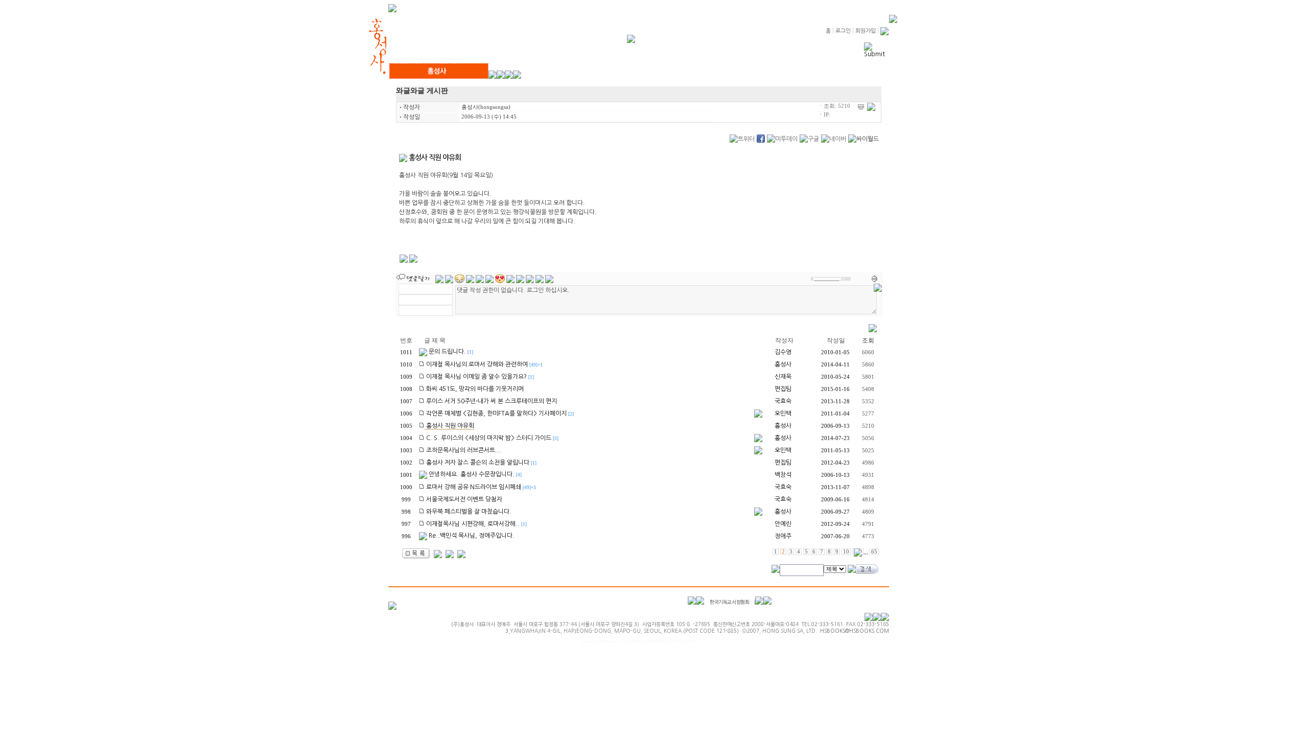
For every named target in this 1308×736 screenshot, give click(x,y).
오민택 (783, 413)
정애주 (783, 536)
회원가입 (865, 31)
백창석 (783, 475)
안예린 (783, 524)
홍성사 (783, 364)
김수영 (783, 352)
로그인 (843, 31)
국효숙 (783, 401)
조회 (868, 340)
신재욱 (783, 377)
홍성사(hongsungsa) (485, 107)
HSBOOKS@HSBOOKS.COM (854, 630)
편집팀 (783, 389)
